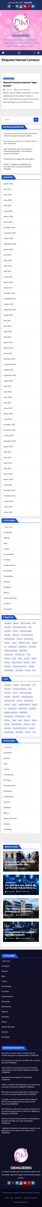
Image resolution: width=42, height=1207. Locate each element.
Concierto (7, 631)
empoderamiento (27, 635)
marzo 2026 (8, 211)
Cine (29, 627)
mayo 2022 (8, 463)
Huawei (34, 643)
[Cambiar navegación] (19, 53)
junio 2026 (8, 195)
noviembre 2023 (10, 364)
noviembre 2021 (10, 496)
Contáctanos (18, 1198)
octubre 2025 (8, 238)
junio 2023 (8, 392)
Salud (33, 662)
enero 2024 (8, 353)
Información (23, 647)
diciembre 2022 (9, 425)
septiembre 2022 (10, 441)
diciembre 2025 (9, 227)
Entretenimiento (9, 78)
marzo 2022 (8, 474)
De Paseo (7, 560)
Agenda (6, 538)
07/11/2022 (9, 90)
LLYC (28, 654)
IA (5, 647)
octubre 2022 (8, 435)
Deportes (7, 635)
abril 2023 (7, 403)
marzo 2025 (8, 277)
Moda (14, 658)
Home (7, 1198)
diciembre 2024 (9, 293)
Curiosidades (9, 554)
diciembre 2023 (9, 359)
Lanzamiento (8, 654)
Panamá (26, 662)
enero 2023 (8, 419)
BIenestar (7, 627)
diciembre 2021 (9, 490)
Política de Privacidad (30, 1198)
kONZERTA (23, 650)
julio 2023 (7, 386)
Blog (5, 543)
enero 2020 (8, 512)
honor (14, 643)
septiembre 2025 (10, 244)
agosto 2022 (8, 446)
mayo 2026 (8, 200)
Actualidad (8, 532)
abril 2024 (7, 337)
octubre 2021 (8, 501)
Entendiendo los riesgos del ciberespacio (19, 159)
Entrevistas (8, 571)
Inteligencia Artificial (10, 650)
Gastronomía (8, 576)
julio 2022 (7, 452)
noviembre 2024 (10, 299)
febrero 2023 (8, 414)
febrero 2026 (8, 216)
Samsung (7, 666)
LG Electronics (19, 654)
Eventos (19, 639)
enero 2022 (8, 485)
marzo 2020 (8, 507)
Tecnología (8, 609)
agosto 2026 (8, 184)
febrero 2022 (8, 479)
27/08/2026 (11, 868)
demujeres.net (24, 868)
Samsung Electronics (19, 666)
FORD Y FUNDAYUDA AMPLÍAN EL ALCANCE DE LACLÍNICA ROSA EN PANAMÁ (18, 167)
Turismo (27, 670)
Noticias (6, 662)
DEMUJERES (21, 36)
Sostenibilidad (8, 670)
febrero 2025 (8, 282)
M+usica (7, 658)
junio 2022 (8, 457)
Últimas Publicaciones (21, 1202)
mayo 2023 (8, 397)
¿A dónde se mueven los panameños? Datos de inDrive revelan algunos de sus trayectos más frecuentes (19, 1102)
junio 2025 (8, 260)
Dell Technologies (25, 631)
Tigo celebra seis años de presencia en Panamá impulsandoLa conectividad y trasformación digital (18, 151)
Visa (34, 670)
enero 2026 (8, 222)
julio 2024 (7, 321)
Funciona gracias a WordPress (11, 1192)
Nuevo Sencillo (16, 662)
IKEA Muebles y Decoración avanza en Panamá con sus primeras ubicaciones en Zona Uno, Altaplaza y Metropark (21, 1111)
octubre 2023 (8, 370)
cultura (15, 631)
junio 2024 (8, 326)
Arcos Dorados (25, 623)
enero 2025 (8, 288)
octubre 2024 (8, 304)
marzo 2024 (8, 342)
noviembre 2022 (10, 430)
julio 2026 (7, 189)
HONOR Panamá (24, 643)
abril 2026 (7, 206)
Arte (34, 623)
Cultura (6, 549)
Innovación (32, 647)
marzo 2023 (8, 408)
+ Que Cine (8, 527)
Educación (16, 635)
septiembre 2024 (10, 310)
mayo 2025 (8, 266)
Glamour (7, 582)
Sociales (7, 603)
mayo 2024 (8, 331)
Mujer (20, 658)
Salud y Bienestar (10, 598)
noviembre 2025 (10, 233)
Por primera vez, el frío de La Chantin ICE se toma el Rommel (20, 888)
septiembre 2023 (10, 375)
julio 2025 (7, 255)
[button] (35, 53)
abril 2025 (7, 271)
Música (6, 593)
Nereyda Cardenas (23, 90)
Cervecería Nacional (19, 627)
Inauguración (12, 647)
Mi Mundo (7, 587)
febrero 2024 (8, 348)
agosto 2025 (8, 249)
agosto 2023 (8, 381)
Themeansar (36, 1192)
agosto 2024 (8, 315)
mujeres (27, 658)
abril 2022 (7, 468)
